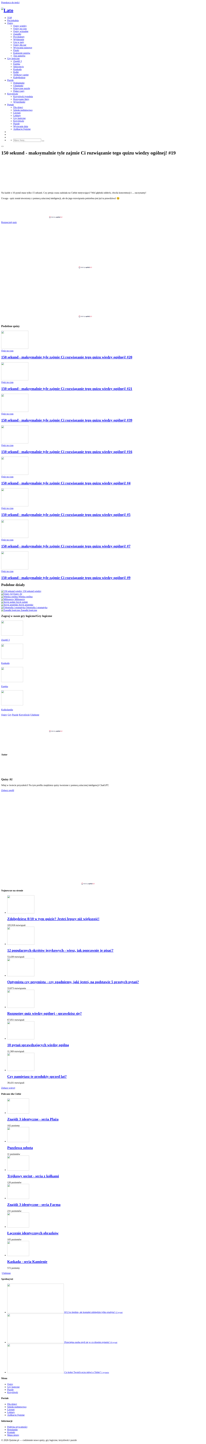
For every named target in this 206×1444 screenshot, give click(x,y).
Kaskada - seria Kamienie (27, 1262)
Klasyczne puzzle (21, 88)
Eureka (16, 64)
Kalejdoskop (19, 77)
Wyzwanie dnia (20, 126)
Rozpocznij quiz (9, 222)
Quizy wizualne (20, 31)
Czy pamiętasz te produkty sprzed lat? (37, 1076)
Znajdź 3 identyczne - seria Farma (33, 1205)
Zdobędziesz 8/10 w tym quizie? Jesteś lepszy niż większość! (53, 919)
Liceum (17, 112)
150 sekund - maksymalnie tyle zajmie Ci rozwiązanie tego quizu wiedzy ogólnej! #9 (65, 578)
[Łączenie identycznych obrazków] (18, 1226)
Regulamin (12, 1429)
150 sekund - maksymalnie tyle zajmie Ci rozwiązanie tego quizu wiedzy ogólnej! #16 (66, 452)
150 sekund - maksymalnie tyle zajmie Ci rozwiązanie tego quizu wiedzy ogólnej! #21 (66, 389)
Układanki (18, 85)
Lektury (17, 115)
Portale (10, 104)
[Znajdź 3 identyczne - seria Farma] (18, 1198)
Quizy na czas (20, 28)
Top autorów (19, 55)
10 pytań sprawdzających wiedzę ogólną (38, 1045)
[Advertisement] (103, 209)
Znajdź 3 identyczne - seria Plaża (33, 1119)
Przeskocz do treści (10, 2)
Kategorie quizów (21, 53)
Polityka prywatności (17, 1427)
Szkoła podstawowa (22, 110)
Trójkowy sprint (21, 74)
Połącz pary (18, 91)
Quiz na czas (7, 350)
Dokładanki (18, 83)
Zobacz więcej (8, 1088)
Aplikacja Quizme (22, 129)
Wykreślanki (19, 102)
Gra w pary (18, 42)
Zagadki (17, 34)
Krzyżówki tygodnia (23, 96)
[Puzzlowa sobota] (18, 1141)
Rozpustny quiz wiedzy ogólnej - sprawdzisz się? (44, 1013)
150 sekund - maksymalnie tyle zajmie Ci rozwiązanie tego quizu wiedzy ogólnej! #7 (65, 546)
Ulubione (6, 1273)
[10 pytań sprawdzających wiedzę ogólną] (20, 1038)
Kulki (16, 72)
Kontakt (11, 1432)
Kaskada (17, 69)
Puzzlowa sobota (20, 1148)
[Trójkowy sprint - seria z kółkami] (18, 1170)
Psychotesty (19, 36)
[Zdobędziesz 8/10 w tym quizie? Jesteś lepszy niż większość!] (20, 912)
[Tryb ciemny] (2, 146)
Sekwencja (18, 66)
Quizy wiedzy (20, 26)
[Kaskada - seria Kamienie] (18, 1255)
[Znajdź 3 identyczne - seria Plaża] (18, 1112)
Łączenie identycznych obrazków (33, 1233)
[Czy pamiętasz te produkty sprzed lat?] (20, 1070)
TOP (9, 17)
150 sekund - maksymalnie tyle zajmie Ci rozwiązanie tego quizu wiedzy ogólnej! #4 (65, 483)
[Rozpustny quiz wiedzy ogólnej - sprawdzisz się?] (20, 1007)
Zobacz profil (7, 790)
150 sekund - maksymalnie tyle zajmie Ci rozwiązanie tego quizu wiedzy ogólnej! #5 (65, 515)
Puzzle (10, 80)
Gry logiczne (13, 58)
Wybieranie (18, 39)
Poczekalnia (13, 20)
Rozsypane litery (21, 99)
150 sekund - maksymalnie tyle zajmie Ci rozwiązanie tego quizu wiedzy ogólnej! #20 (66, 357)
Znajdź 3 (17, 61)
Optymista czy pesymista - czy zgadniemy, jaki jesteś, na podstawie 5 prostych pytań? (73, 982)
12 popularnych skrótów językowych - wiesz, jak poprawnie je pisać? (60, 950)
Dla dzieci (18, 107)
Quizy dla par (19, 45)
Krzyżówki (12, 93)
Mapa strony (13, 1435)
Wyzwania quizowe (22, 47)
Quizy (10, 23)
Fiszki (16, 50)
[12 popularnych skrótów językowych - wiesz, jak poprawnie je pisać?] (20, 944)
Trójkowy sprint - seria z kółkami (33, 1176)
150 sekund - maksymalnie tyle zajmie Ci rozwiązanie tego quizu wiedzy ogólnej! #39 (66, 420)
